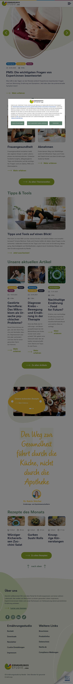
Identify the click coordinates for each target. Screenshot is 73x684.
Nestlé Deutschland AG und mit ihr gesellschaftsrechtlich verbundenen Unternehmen (34, 106)
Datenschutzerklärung (17, 118)
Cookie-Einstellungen (17, 123)
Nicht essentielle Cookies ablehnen (37, 123)
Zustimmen (56, 123)
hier (17, 116)
